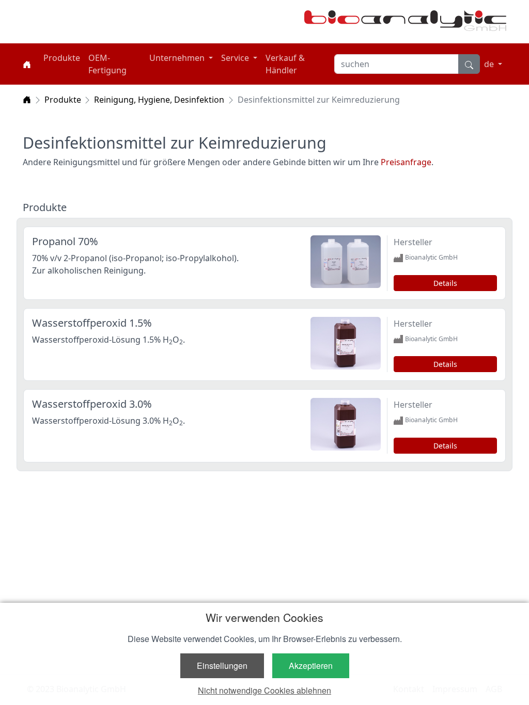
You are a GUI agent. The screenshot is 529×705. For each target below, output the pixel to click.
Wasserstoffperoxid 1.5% (92, 323)
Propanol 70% (65, 241)
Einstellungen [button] (222, 665)
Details (445, 283)
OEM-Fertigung (107, 64)
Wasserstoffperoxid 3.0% (92, 404)
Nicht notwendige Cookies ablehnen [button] (264, 690)
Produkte (61, 57)
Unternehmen (178, 57)
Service (236, 57)
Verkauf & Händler (285, 64)
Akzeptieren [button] (311, 665)
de (490, 64)
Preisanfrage (406, 162)
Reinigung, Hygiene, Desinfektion (159, 99)
